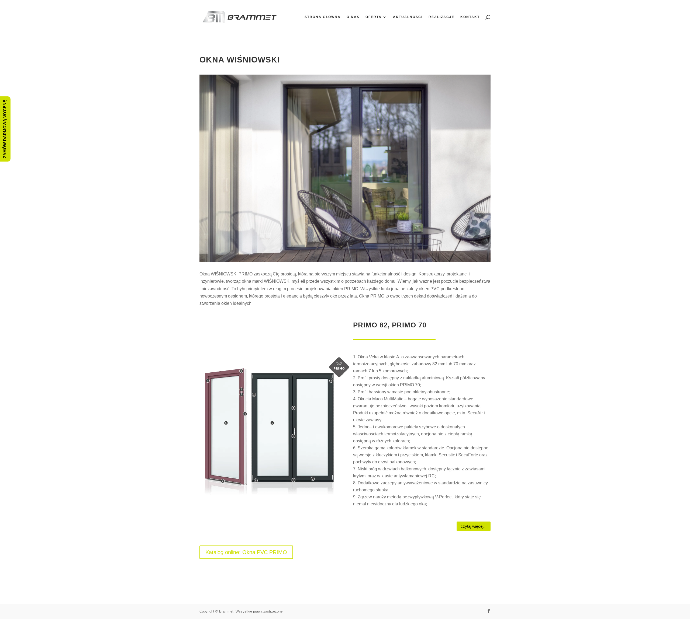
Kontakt (470, 17)
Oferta (373, 17)
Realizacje (441, 17)
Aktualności (408, 17)
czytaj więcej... (474, 526)
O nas (353, 17)
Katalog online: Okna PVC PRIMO (246, 552)
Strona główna (323, 17)
